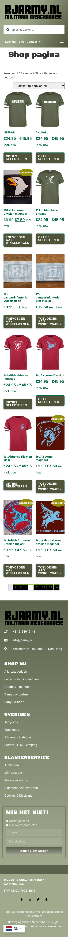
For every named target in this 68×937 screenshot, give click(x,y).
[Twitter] (38, 899)
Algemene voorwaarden (46, 926)
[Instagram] (30, 899)
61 (36, 587)
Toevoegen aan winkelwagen (17, 240)
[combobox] (34, 29)
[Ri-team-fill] (46, 899)
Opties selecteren (16, 158)
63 (50, 587)
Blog (21, 41)
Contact (32, 41)
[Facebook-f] (21, 899)
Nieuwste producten (23, 825)
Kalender (10, 41)
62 (43, 587)
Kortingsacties (19, 821)
